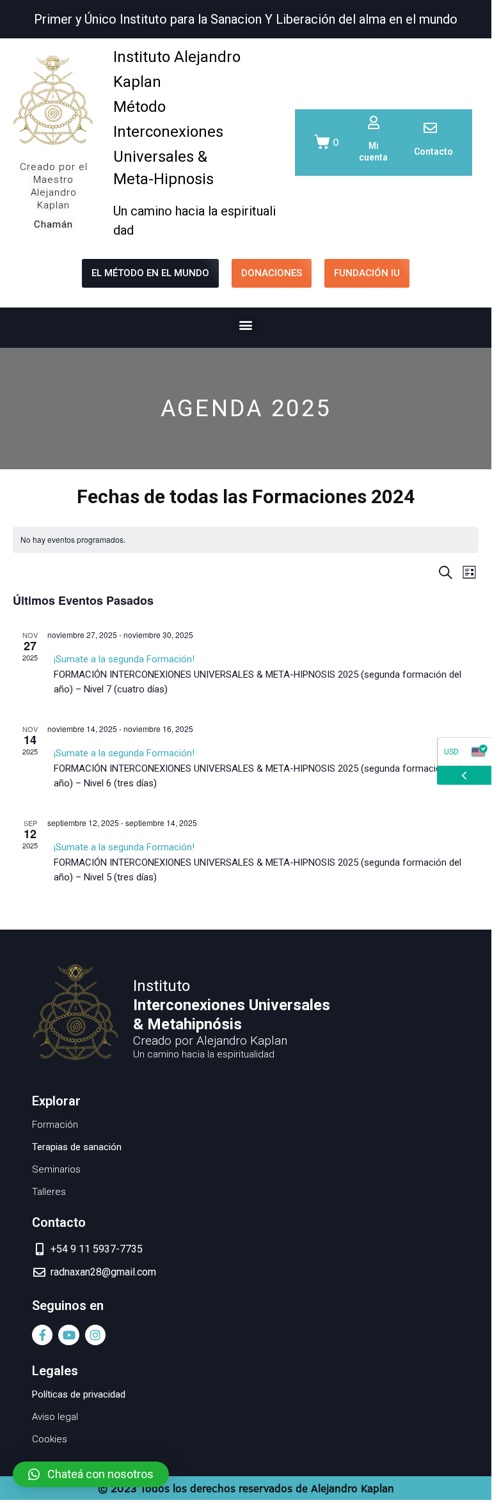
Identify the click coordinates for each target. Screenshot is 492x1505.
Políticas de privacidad (78, 1394)
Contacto (433, 151)
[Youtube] (68, 1335)
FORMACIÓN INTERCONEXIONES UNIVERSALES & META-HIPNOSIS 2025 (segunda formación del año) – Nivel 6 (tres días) (257, 768)
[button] (246, 324)
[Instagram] (95, 1335)
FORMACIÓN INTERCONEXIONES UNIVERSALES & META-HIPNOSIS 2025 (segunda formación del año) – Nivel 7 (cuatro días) (257, 674)
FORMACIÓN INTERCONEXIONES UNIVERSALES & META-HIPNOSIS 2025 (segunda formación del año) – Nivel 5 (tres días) (257, 862)
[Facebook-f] (42, 1335)
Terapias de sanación (77, 1147)
